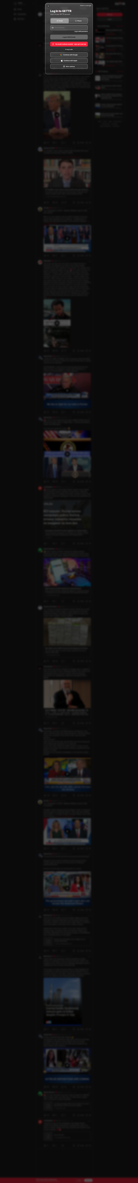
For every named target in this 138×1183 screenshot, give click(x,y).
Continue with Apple (70, 61)
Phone (79, 21)
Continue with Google (70, 55)
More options (70, 66)
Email (61, 21)
